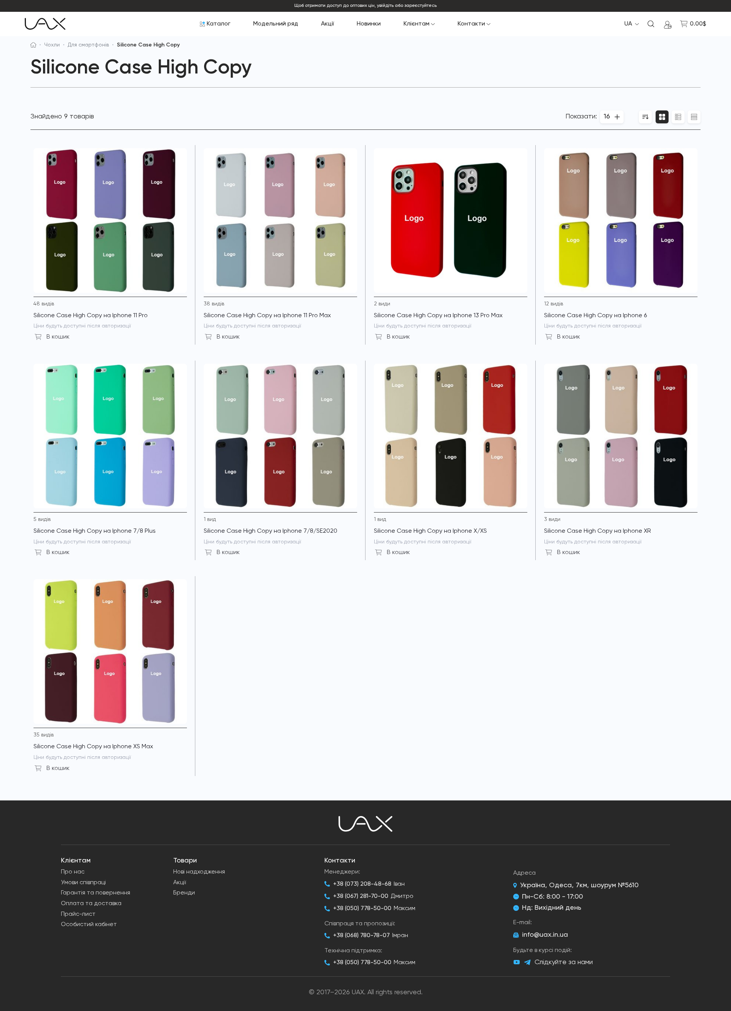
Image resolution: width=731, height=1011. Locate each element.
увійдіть (385, 5)
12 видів (553, 304)
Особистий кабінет (89, 925)
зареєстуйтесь (420, 5)
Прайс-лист (78, 914)
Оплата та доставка (91, 904)
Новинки (369, 24)
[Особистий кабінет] (667, 24)
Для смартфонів (88, 45)
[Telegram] (527, 962)
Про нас (73, 872)
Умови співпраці (83, 883)
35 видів (44, 735)
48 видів (44, 304)
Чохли (52, 45)
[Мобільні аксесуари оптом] (33, 45)
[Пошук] (651, 24)
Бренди (184, 893)
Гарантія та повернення (95, 893)
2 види (382, 304)
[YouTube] (516, 962)
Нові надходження (199, 872)
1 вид (210, 519)
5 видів (42, 519)
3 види (552, 519)
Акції (327, 24)
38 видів (214, 304)
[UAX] (45, 24)
